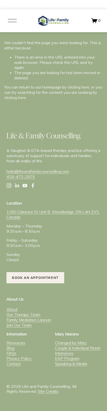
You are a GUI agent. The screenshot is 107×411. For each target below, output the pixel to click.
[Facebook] (32, 185)
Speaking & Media (71, 363)
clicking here (78, 87)
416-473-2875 (20, 176)
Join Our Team (19, 324)
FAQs (11, 353)
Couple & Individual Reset (78, 347)
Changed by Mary (71, 342)
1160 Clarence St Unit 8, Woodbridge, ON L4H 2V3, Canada (53, 214)
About (12, 309)
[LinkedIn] (16, 185)
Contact (13, 363)
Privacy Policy (19, 358)
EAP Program (67, 358)
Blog (10, 347)
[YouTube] (24, 185)
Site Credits (48, 391)
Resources (15, 342)
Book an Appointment (35, 277)
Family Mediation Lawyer (28, 319)
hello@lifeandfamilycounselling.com (37, 171)
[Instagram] (8, 185)
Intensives (64, 353)
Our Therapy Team (23, 314)
